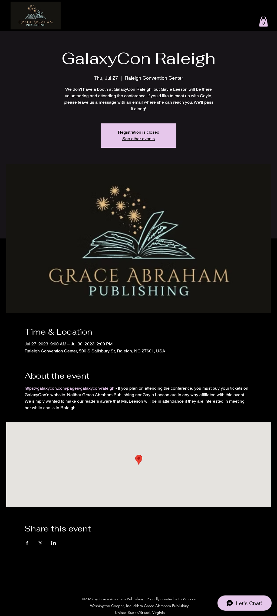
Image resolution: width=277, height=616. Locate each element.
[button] (263, 21)
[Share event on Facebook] (27, 543)
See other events (138, 138)
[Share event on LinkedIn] (53, 543)
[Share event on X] (40, 543)
